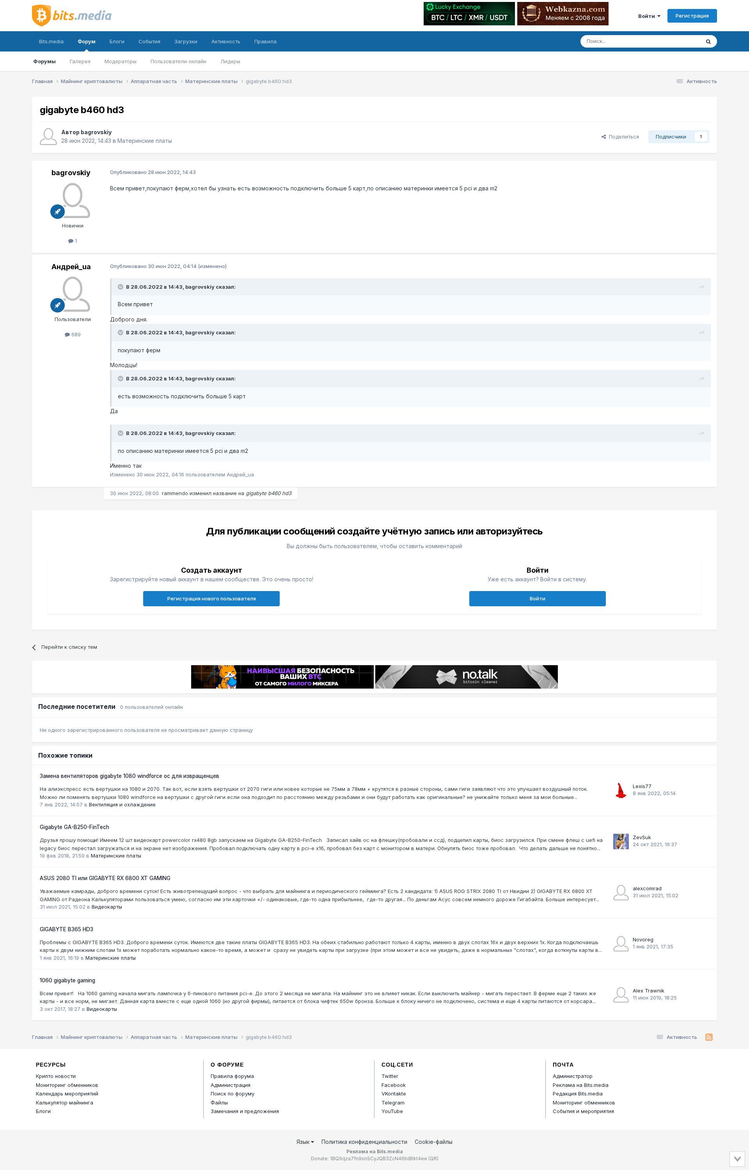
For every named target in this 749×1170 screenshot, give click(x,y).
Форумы (44, 61)
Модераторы (121, 61)
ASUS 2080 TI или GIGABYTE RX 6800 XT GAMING (105, 878)
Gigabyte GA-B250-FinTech (74, 827)
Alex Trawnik (648, 990)
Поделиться (622, 136)
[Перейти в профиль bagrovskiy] (48, 136)
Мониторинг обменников (67, 1085)
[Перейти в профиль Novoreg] (621, 944)
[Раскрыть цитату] (121, 287)
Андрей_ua (71, 267)
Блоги (117, 41)
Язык (303, 1141)
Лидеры (230, 61)
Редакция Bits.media (578, 1093)
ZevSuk (642, 837)
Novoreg (643, 939)
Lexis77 (642, 786)
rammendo (175, 493)
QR (433, 1158)
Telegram (393, 1102)
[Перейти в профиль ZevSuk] (621, 841)
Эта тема (679, 41)
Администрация (230, 1085)
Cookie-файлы (434, 1141)
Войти (647, 16)
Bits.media (51, 41)
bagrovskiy (96, 132)
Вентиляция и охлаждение (122, 804)
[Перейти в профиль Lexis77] (621, 790)
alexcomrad (647, 888)
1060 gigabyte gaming (67, 980)
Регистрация (692, 15)
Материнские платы (144, 140)
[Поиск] (708, 41)
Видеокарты (107, 907)
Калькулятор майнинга (64, 1102)
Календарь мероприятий (67, 1093)
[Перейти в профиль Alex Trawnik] (621, 995)
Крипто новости (56, 1076)
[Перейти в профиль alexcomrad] (621, 892)
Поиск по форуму (232, 1093)
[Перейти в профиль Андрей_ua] (72, 294)
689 (75, 334)
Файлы (219, 1102)
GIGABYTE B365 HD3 (66, 929)
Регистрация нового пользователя (211, 598)
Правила (265, 41)
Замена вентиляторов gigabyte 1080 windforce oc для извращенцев (129, 776)
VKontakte (394, 1093)
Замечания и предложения (245, 1111)
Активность (225, 41)
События (149, 41)
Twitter (390, 1076)
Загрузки (185, 41)
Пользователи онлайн (178, 61)
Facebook (394, 1085)
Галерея (80, 61)
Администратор (573, 1076)
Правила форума (232, 1076)
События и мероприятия (583, 1111)
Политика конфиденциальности (364, 1141)
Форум (87, 41)
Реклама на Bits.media (581, 1085)
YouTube (392, 1111)
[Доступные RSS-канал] (709, 1037)
